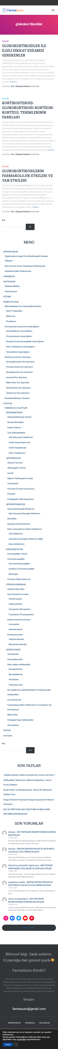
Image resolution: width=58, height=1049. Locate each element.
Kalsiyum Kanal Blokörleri (18, 524)
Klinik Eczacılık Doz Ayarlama (18, 357)
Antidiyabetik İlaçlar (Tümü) (19, 417)
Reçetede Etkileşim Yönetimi (17, 398)
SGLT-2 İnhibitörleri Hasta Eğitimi (20, 347)
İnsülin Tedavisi (14, 427)
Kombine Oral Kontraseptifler (22, 569)
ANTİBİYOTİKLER (13, 650)
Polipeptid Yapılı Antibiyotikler (20, 720)
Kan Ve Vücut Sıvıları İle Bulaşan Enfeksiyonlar (25, 266)
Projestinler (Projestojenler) (21, 614)
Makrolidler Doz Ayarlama (17, 382)
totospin (12, 832)
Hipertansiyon (11, 291)
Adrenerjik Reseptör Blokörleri (21, 509)
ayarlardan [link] (21, 1039)
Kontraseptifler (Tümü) (17, 554)
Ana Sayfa (7, 736)
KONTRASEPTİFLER (14, 549)
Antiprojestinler (16, 604)
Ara (3, 220)
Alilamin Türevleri (15, 463)
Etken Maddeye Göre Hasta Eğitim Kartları (23, 306)
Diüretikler (12, 519)
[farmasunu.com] (14, 10)
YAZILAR (5, 41)
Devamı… (14, 82)
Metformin (10, 316)
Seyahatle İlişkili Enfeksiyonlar (18, 271)
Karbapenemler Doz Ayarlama (19, 372)
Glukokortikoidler (16, 639)
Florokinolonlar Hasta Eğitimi (19, 336)
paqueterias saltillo (16, 882)
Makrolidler (12, 715)
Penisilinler (14, 679)
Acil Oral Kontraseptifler (19, 564)
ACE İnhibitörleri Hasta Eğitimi (19, 331)
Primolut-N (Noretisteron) (18, 579)
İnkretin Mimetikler (15, 422)
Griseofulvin (12, 483)
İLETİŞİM (7, 297)
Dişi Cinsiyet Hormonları (18, 594)
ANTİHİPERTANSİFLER (15, 504)
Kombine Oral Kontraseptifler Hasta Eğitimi (25, 341)
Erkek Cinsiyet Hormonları (18, 620)
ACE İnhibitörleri (16, 534)
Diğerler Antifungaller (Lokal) (20, 478)
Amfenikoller (13, 654)
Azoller (10, 473)
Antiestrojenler (15, 599)
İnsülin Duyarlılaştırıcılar (19, 442)
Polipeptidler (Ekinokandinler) (20, 499)
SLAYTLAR (7, 403)
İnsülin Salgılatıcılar (17, 448)
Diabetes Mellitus (12, 286)
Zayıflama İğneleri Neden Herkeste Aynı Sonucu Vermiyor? (29, 775)
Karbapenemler (16, 669)
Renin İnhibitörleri (17, 544)
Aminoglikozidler (15, 659)
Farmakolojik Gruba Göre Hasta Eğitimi (22, 327)
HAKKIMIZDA (9, 276)
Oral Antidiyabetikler (16, 433)
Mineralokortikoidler (18, 644)
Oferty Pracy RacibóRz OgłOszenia (23, 865)
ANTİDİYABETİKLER (14, 412)
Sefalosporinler (16, 685)
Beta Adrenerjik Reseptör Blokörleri (24, 513)
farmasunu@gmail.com (29, 1009)
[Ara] (30, 227)
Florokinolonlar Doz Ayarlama (19, 367)
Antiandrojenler (16, 629)
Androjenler (14, 624)
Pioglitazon (11, 321)
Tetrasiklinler (13, 725)
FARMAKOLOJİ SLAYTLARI (16, 408)
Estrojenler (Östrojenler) (19, 609)
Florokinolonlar (14, 700)
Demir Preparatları (14, 311)
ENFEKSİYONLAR (10, 252)
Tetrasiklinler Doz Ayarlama (18, 388)
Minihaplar (13, 574)
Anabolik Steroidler (16, 589)
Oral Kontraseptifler (16, 559)
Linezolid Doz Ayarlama (16, 377)
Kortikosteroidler (15, 635)
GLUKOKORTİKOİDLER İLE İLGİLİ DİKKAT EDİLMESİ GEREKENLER (24, 50)
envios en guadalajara (18, 899)
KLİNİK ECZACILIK (11, 302)
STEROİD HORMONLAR (16, 584)
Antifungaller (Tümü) (16, 468)
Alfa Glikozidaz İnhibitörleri (21, 437)
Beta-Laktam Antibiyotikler (18, 664)
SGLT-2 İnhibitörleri (17, 453)
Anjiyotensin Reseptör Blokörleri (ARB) (26, 539)
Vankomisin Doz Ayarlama (17, 393)
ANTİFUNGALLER (13, 458)
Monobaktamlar (16, 674)
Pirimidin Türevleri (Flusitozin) (20, 489)
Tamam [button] (7, 1044)
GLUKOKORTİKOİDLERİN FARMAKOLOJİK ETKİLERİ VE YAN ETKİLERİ (27, 176)
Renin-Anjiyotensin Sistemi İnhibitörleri (24, 529)
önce (6, 86)
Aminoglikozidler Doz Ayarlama (20, 362)
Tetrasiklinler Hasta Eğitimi (18, 352)
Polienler (11, 494)
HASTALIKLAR (9, 281)
